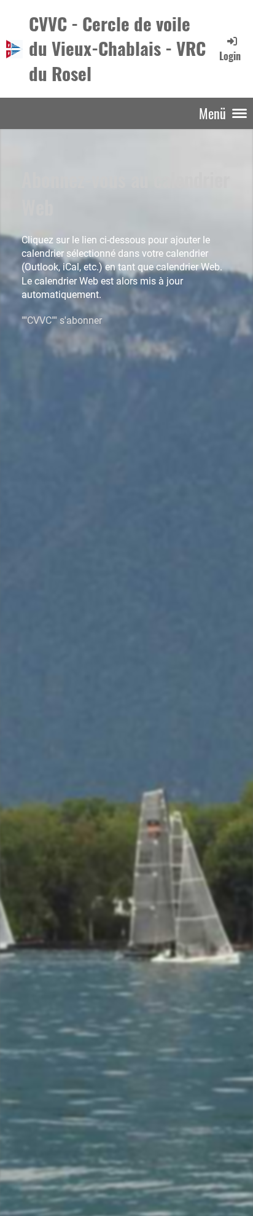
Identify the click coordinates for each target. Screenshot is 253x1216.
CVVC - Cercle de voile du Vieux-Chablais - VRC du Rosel (117, 48)
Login (230, 56)
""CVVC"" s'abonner (61, 320)
